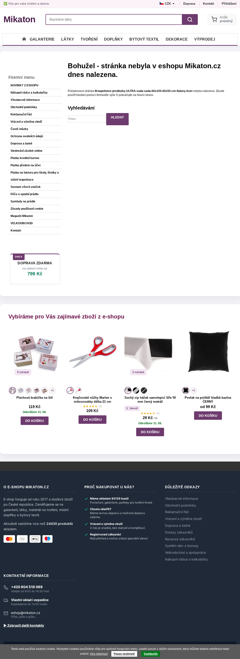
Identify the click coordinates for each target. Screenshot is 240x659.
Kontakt (208, 3)
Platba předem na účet (26, 165)
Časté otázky (19, 129)
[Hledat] (190, 19)
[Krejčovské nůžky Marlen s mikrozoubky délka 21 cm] (92, 356)
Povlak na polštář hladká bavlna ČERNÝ (208, 399)
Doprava (189, 3)
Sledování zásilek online (26, 150)
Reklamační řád (21, 114)
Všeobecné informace (25, 100)
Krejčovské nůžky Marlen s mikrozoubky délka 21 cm (92, 399)
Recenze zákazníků (180, 539)
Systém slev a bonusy (182, 546)
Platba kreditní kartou (25, 158)
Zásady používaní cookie (27, 208)
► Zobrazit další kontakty (24, 625)
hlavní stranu (145, 95)
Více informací (99, 653)
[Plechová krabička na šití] (34, 356)
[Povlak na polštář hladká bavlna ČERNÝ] (208, 356)
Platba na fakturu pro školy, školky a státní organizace (35, 176)
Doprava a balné (21, 143)
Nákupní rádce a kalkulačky (186, 559)
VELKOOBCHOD (22, 223)
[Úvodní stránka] (24, 39)
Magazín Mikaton (22, 216)
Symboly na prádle (23, 201)
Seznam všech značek (26, 187)
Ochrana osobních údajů (27, 136)
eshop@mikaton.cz (25, 613)
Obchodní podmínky (24, 107)
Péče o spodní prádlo (24, 194)
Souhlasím (151, 653)
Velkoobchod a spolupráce (185, 552)
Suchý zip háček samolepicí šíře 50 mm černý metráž (150, 399)
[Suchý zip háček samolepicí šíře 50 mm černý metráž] (150, 356)
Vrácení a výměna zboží (26, 121)
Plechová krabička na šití (34, 397)
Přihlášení (229, 3)
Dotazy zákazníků (179, 532)
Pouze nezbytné (124, 653)
